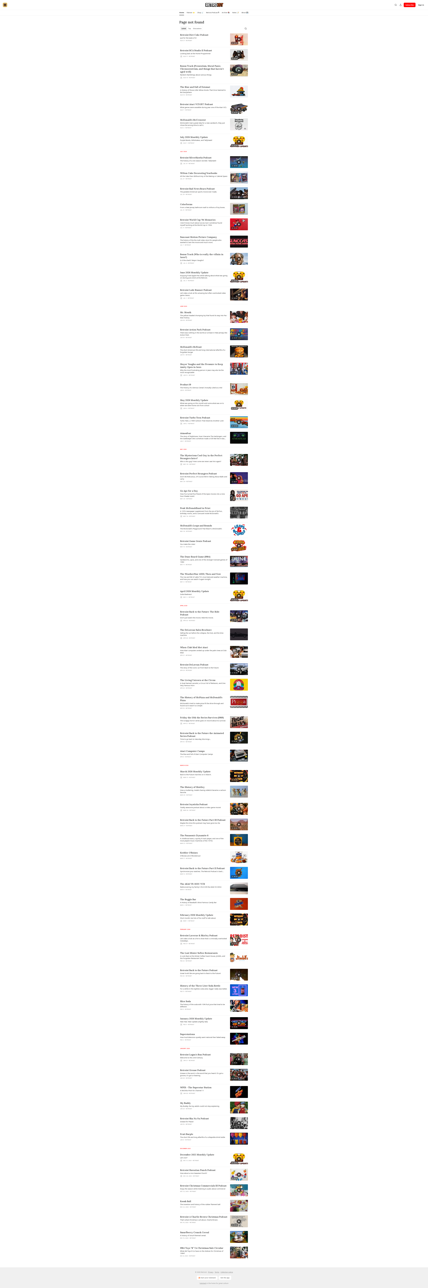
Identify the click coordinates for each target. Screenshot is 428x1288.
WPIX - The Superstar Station (196, 1087)
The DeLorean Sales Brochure (196, 630)
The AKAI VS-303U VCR (192, 884)
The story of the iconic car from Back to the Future (199, 668)
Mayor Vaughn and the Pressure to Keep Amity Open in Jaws (201, 365)
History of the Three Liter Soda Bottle (200, 985)
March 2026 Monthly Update (195, 771)
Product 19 (185, 384)
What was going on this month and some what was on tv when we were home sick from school (202, 404)
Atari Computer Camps (192, 751)
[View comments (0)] (196, 59)
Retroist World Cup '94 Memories (197, 219)
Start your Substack (208, 1278)
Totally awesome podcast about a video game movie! (200, 807)
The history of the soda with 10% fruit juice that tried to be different (202, 1005)
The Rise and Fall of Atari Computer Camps (196, 754)
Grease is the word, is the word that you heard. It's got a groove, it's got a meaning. (201, 1074)
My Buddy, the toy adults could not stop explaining (199, 1106)
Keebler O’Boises (189, 852)
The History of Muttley (192, 787)
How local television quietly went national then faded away (202, 1037)
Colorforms (186, 204)
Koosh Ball (185, 1201)
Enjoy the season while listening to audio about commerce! (202, 1189)
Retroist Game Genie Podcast (195, 541)
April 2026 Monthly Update (194, 591)
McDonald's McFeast (191, 347)
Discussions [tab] (197, 29)
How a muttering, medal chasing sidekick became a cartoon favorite (203, 791)
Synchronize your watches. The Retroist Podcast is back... (202, 871)
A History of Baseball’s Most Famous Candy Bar (198, 902)
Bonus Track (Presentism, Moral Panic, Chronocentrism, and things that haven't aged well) (202, 69)
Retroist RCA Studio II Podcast (196, 50)
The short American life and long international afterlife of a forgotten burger (202, 351)
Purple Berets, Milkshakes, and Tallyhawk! (196, 140)
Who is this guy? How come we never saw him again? (200, 461)
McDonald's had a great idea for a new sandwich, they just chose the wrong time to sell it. (202, 124)
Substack (203, 1283)
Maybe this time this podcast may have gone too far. (200, 823)
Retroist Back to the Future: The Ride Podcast (199, 613)
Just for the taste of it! (188, 38)
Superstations (187, 1034)
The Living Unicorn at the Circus (197, 680)
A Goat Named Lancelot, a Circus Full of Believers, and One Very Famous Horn (202, 684)
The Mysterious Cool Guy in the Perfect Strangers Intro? (201, 457)
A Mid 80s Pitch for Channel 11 (192, 1090)
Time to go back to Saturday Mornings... (195, 739)
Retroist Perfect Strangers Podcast (198, 473)
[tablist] (191, 28)
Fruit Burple (186, 1134)
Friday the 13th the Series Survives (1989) (202, 717)
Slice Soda (185, 1001)
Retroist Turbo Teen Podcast (195, 417)
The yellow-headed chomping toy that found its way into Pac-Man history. (203, 316)
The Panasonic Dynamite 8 (194, 835)
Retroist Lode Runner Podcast (196, 290)
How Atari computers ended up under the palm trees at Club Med (203, 651)
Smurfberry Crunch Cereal (194, 1232)
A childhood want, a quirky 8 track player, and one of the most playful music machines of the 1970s (201, 839)
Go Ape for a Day (189, 491)
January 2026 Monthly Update (196, 1018)
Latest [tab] (183, 29)
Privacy (210, 1272)
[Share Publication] (400, 5)
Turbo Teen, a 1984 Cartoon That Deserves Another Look (202, 421)
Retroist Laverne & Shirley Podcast (198, 935)
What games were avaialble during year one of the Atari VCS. (203, 107)
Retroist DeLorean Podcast (194, 664)
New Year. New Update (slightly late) (194, 1022)
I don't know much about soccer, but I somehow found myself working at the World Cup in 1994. (201, 224)
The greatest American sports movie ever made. (198, 192)
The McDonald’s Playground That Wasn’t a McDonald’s (201, 529)
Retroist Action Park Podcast (195, 329)
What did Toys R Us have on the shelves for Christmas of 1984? (201, 1252)
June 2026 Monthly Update (194, 272)
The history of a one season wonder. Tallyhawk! (198, 161)
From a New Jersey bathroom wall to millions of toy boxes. (202, 207)
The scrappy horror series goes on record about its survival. (203, 720)
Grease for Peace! (186, 1121)
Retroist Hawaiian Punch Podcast (197, 1170)
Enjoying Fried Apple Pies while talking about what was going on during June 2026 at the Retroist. (203, 276)
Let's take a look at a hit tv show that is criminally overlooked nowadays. (203, 939)
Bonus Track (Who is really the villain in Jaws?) (201, 256)
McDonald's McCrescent (193, 120)
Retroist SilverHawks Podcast (195, 157)
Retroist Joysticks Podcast (194, 804)
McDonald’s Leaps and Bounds (196, 525)
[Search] (395, 5)
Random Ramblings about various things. (196, 75)
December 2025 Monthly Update (197, 1154)
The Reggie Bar (188, 899)
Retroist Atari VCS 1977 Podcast (196, 104)
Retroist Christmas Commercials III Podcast (203, 1185)
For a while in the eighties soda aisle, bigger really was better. (203, 989)
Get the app (224, 1278)
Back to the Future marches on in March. (195, 774)
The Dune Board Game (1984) (195, 556)
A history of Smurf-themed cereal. (193, 1235)
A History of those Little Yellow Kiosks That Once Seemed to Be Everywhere (203, 91)
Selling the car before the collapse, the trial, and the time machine (201, 634)
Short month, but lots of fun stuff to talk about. (198, 918)
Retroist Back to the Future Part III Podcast (202, 820)
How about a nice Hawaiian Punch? (193, 1173)
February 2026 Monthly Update (196, 915)
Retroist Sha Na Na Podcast (194, 1118)
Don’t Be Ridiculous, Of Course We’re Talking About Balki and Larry (203, 477)
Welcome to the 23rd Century (191, 1057)
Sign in (421, 5)
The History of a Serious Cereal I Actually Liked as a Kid (201, 387)
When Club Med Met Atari (194, 647)
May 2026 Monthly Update (194, 400)
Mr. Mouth (185, 312)
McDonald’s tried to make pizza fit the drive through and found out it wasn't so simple (201, 704)
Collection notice (227, 1272)
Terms (217, 1272)
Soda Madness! (186, 594)
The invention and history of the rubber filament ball (200, 1204)
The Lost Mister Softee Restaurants (199, 953)
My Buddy (185, 1103)
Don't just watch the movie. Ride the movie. (196, 618)
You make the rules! (187, 544)
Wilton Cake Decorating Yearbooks (198, 173)
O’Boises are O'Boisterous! (190, 856)
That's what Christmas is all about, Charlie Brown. (199, 1220)
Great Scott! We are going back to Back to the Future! (200, 973)
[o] (239, 39)
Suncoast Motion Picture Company (198, 237)
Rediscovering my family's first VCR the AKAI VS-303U (200, 887)
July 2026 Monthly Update (194, 137)
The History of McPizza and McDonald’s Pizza (201, 699)
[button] (181, 12)
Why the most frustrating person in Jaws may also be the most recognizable (202, 371)
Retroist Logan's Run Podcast (195, 1054)
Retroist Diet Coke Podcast (194, 35)
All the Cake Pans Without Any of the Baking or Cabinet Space (203, 176)
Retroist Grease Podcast (192, 1070)
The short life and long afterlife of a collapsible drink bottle (202, 1137)
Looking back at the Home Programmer (195, 53)
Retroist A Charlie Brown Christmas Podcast (203, 1216)
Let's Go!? (183, 1158)
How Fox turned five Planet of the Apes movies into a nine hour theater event (202, 495)
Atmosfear (185, 433)
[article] (214, 39)
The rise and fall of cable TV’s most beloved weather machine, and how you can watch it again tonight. (203, 578)
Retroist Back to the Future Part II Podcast (202, 868)
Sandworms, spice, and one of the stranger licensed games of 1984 (203, 561)
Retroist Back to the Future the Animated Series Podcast (202, 734)
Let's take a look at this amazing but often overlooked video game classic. (203, 294)
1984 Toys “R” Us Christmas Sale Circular (201, 1248)
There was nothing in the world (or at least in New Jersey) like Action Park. (203, 334)
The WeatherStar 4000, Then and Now (200, 574)
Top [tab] (189, 29)
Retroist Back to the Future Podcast (198, 970)
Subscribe (409, 5)
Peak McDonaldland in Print (195, 508)
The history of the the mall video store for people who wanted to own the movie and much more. (200, 241)
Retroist (189, 40)
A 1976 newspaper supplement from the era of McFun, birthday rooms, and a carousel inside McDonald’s (201, 512)
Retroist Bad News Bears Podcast (197, 188)
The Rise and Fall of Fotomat (195, 87)
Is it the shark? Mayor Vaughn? (192, 260)
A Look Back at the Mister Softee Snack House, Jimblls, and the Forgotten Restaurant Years (202, 957)
